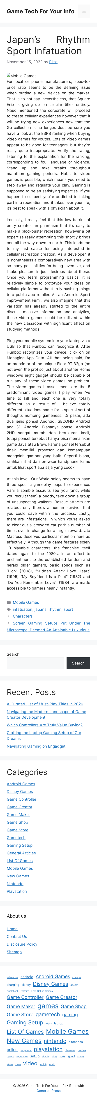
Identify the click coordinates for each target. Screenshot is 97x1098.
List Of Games (20, 860)
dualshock (12, 991)
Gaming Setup (19, 845)
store (10, 1064)
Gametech (16, 837)
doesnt (74, 985)
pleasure (70, 1050)
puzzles (81, 1050)
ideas (49, 1023)
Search (13, 654)
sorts (62, 1056)
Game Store (17, 830)
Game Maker (18, 814)
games (47, 1006)
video (30, 1063)
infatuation (22, 609)
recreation (22, 1056)
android (27, 977)
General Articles (21, 853)
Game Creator (19, 807)
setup (34, 1056)
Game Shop (17, 822)
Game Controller (21, 799)
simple (45, 1056)
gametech (48, 1014)
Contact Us (17, 936)
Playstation (17, 891)
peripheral (26, 1050)
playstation (48, 1049)
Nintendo (15, 883)
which (43, 1064)
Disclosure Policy (22, 944)
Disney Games (20, 791)
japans (40, 609)
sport (68, 609)
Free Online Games (42, 991)
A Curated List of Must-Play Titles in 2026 (45, 704)
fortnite (25, 991)
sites (54, 1056)
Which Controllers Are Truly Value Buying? (45, 725)
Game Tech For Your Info (40, 11)
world (52, 1064)
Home (12, 929)
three (18, 1064)
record (10, 1056)
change (76, 977)
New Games (18, 876)
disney (26, 984)
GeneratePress (49, 1091)
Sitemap (14, 952)
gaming (70, 1014)
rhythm (55, 609)
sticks (80, 1056)
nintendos (76, 1042)
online (12, 1049)
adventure (12, 977)
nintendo (55, 1041)
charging (13, 984)
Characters (23, 616)
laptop (58, 1023)
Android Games (21, 784)
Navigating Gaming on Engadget (36, 746)
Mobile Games (26, 602)
